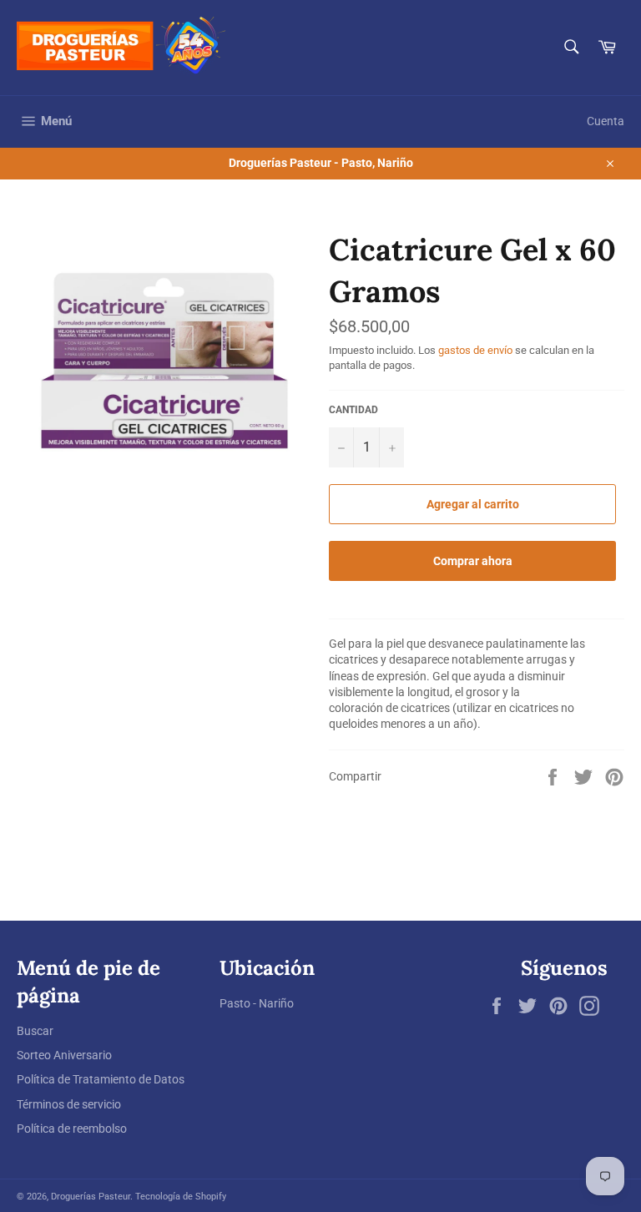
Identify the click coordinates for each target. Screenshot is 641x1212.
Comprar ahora (472, 561)
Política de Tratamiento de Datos (100, 1079)
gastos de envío (475, 350)
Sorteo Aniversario (64, 1055)
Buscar (35, 1031)
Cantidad (353, 410)
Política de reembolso (72, 1128)
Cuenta (605, 121)
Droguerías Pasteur (90, 1196)
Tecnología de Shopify (180, 1196)
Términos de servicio (69, 1104)
